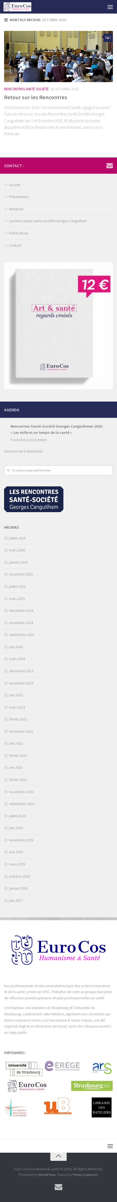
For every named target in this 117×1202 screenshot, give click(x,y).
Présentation (19, 196)
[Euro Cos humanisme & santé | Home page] (22, 6)
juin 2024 (16, 646)
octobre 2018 (19, 876)
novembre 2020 (21, 791)
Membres (16, 208)
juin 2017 (16, 900)
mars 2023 (17, 707)
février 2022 (18, 755)
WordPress (46, 1174)
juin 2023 (16, 695)
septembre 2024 (21, 634)
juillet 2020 (17, 815)
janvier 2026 (18, 562)
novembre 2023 (21, 683)
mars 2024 (17, 658)
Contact (15, 245)
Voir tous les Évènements (23, 451)
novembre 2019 (21, 840)
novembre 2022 (21, 731)
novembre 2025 (21, 574)
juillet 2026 (17, 538)
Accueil (14, 184)
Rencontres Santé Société (26, 89)
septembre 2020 (21, 803)
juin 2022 (16, 743)
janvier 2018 (18, 888)
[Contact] (109, 165)
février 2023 (18, 719)
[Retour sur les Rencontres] (58, 56)
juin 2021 (16, 767)
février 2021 (18, 779)
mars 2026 (17, 550)
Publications (18, 233)
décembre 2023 (21, 670)
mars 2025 (17, 598)
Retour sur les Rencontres (35, 97)
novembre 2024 (21, 622)
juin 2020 (16, 827)
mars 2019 (17, 864)
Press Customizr (85, 1174)
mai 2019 (16, 851)
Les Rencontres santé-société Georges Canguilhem (48, 220)
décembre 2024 (21, 610)
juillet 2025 (17, 586)
